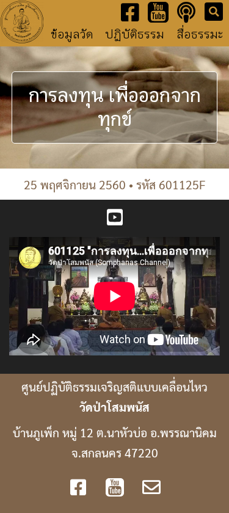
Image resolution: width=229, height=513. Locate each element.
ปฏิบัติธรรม (134, 34)
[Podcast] (185, 12)
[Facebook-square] (130, 12)
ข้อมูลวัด (72, 34)
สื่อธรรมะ (199, 34)
